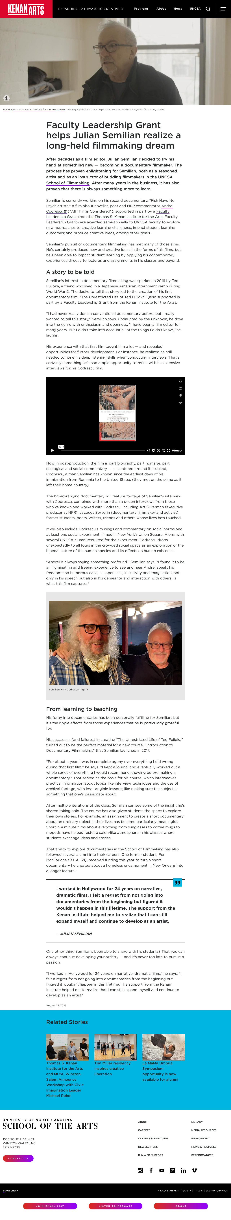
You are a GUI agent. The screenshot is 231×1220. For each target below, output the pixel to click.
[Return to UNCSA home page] (26, 9)
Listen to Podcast (116, 1206)
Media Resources (204, 1130)
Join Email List (50, 1206)
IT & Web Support (150, 1155)
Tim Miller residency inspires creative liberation (112, 1068)
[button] (6, 98)
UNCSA (195, 8)
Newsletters (148, 1146)
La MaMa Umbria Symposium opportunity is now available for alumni (160, 1071)
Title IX (198, 1190)
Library (197, 1121)
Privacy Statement (168, 1190)
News (178, 8)
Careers (144, 1130)
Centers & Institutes (153, 1138)
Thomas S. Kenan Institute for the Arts (34, 109)
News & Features (203, 1146)
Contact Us (18, 1158)
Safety (187, 1190)
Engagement (200, 1138)
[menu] (223, 9)
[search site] (208, 9)
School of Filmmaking (68, 183)
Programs (141, 8)
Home (6, 109)
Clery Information (217, 1190)
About (161, 8)
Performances (202, 1155)
